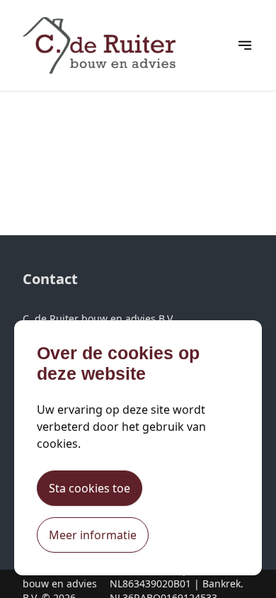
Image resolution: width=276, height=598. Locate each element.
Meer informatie (93, 535)
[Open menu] (244, 45)
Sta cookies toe (89, 488)
